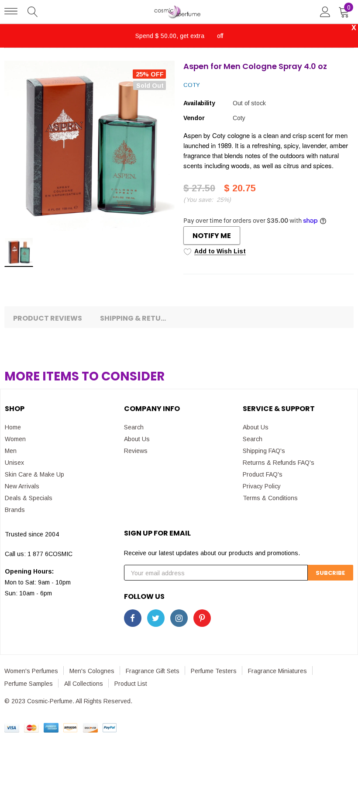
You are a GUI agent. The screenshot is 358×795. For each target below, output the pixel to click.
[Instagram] (179, 618)
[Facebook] (132, 618)
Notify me (212, 236)
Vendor (193, 117)
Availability (199, 103)
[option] (89, 146)
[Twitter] (156, 618)
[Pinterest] (202, 618)
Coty (191, 85)
